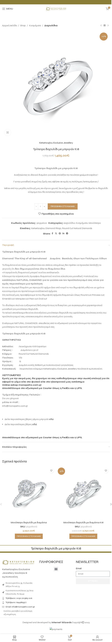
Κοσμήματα (35, 25)
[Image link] (18, 562)
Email (79, 568)
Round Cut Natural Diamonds (77, 228)
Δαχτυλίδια (50, 25)
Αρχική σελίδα (9, 25)
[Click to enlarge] (7, 132)
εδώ (51, 419)
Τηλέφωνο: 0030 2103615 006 (19, 598)
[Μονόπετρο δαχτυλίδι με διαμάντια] (28, 493)
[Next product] (108, 25)
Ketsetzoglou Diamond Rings (46, 228)
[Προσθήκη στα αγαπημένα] (51, 470)
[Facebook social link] (52, 234)
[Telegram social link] (67, 234)
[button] (56, 569)
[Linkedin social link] (63, 234)
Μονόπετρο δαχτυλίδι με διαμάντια (29, 522)
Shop (23, 25)
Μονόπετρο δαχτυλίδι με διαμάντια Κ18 (83, 522)
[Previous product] (101, 25)
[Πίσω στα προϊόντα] (104, 25)
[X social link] (56, 234)
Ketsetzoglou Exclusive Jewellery (56, 142)
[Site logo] (56, 8)
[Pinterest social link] (60, 234)
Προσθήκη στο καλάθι (63, 206)
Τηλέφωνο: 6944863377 (16, 602)
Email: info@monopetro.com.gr (20, 607)
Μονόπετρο (95, 223)
